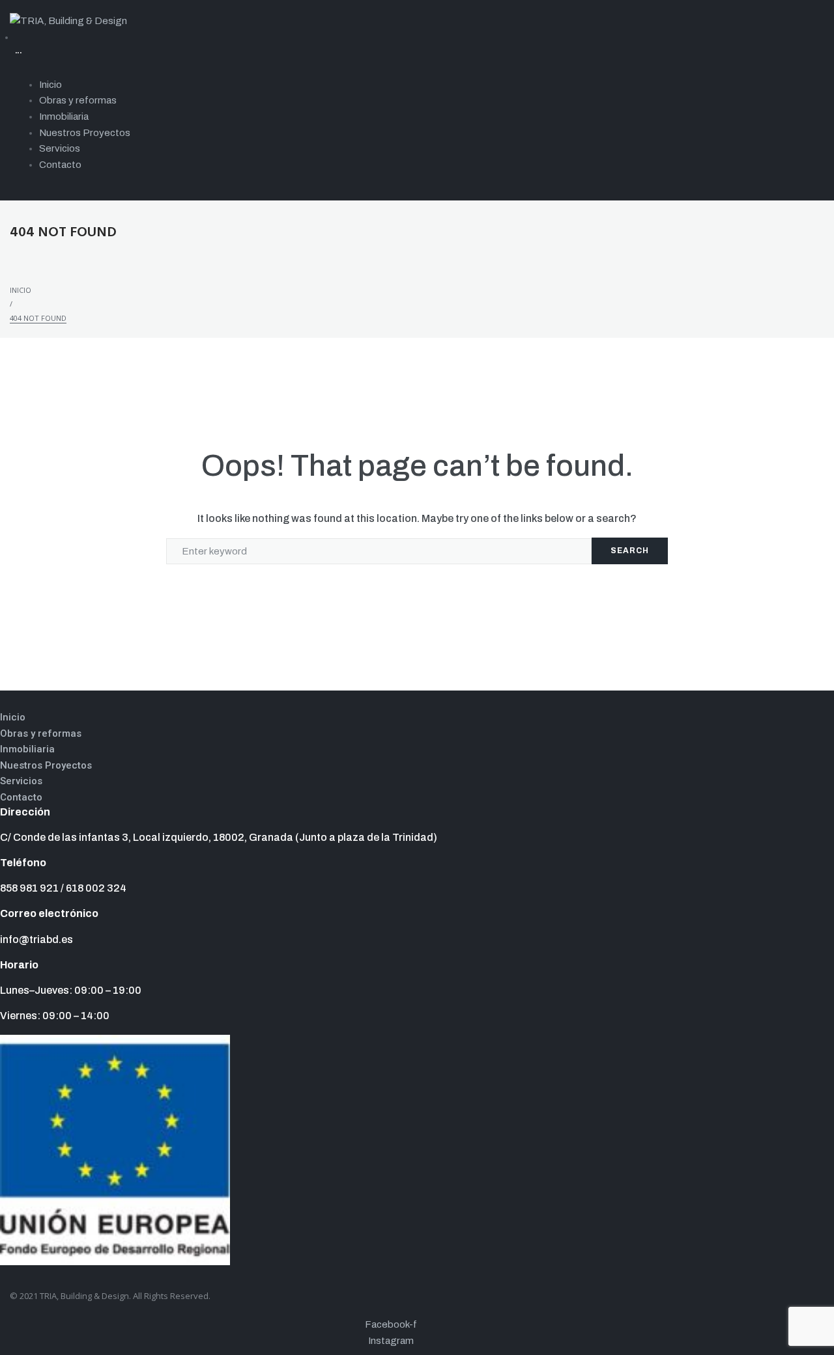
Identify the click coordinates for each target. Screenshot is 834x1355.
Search (630, 550)
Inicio (20, 290)
